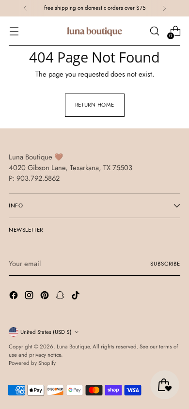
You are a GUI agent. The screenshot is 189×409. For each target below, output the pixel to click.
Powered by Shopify (32, 363)
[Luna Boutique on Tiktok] (76, 296)
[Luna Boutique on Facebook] (14, 296)
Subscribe (165, 263)
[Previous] (25, 8)
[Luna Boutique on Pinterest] (45, 296)
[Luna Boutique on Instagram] (30, 296)
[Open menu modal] (14, 31)
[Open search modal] (154, 31)
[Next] (164, 8)
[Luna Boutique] (94, 31)
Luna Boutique (73, 346)
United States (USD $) (46, 332)
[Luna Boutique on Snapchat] (61, 296)
